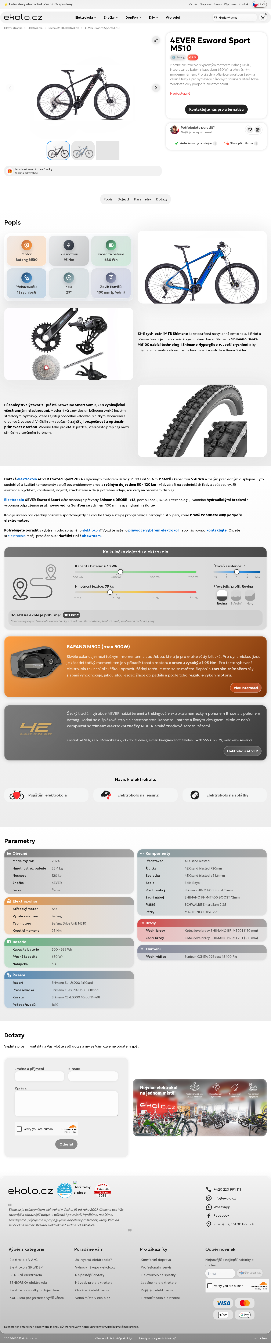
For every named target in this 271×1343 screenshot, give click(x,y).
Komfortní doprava (156, 1259)
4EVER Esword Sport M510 (102, 28)
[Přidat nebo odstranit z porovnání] (257, 129)
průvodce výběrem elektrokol (153, 530)
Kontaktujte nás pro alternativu (216, 109)
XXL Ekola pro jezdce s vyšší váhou (37, 1298)
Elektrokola (84, 17)
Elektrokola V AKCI (24, 1259)
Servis (218, 4)
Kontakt (244, 4)
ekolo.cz (88, 1225)
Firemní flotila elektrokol (160, 1298)
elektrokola (91, 530)
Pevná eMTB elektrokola (64, 28)
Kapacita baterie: (89, 566)
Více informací (246, 688)
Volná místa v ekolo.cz (92, 1298)
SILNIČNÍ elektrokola (26, 1275)
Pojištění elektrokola (157, 1290)
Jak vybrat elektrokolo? (93, 1259)
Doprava (206, 4)
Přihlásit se (252, 1273)
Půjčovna (230, 4)
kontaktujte (216, 530)
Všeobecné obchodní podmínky (113, 1338)
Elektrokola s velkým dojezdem (34, 1290)
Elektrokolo (14, 500)
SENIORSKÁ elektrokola (28, 1282)
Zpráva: (21, 1088)
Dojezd (123, 199)
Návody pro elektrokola (93, 1282)
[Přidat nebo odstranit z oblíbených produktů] (249, 129)
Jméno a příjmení (29, 1069)
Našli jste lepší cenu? (196, 132)
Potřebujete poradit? (198, 127)
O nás (193, 4)
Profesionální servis (156, 1267)
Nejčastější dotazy (89, 1275)
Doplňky (132, 17)
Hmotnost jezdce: (89, 586)
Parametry (142, 199)
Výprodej (173, 17)
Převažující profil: (227, 586)
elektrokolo (27, 479)
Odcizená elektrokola (92, 1290)
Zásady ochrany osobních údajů (157, 1338)
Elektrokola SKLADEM (26, 1267)
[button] (156, 40)
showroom (91, 536)
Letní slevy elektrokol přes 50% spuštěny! (41, 4)
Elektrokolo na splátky (158, 1275)
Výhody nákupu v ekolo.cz (95, 1267)
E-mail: (74, 1069)
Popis (108, 199)
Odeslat (66, 1144)
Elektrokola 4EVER (242, 751)
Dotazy (161, 199)
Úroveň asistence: (227, 566)
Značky (109, 17)
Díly (152, 17)
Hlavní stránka (13, 28)
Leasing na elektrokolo (159, 1282)
